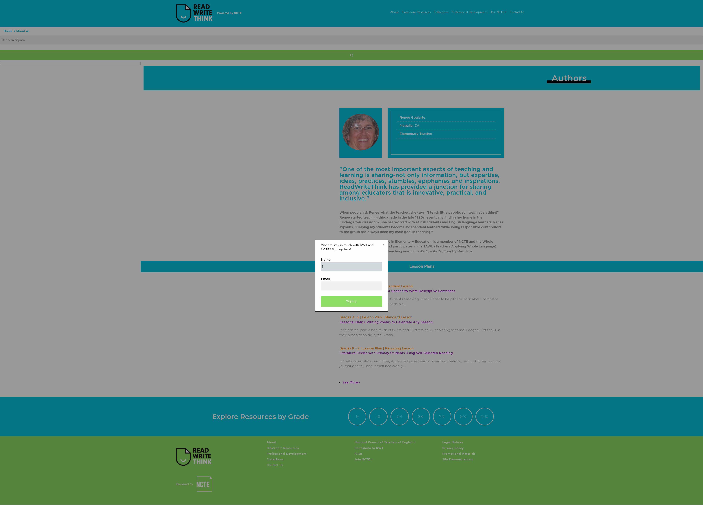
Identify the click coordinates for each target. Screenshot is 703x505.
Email (325, 279)
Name (326, 260)
